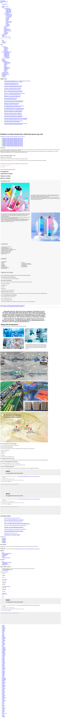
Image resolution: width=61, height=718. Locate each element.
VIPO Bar (5, 64)
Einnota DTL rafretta (5, 72)
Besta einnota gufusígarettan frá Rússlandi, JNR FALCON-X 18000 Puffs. (15, 119)
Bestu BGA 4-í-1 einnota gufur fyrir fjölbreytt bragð (12, 96)
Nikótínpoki (8, 25)
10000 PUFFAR (8, 9)
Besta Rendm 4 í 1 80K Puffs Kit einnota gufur (11, 104)
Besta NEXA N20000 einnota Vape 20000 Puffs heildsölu (13, 111)
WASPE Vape (6, 48)
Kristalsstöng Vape (9, 22)
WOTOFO (6, 69)
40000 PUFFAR (8, 11)
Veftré (21, 548)
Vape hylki (7, 24)
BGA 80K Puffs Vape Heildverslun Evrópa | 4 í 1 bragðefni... (13, 81)
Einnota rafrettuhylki (9, 14)
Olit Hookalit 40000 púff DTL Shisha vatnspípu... (14, 531)
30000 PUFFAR (6, 54)
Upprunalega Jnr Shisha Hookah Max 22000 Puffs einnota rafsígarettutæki (14, 305)
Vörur (3, 7)
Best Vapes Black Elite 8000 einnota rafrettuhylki (13, 519)
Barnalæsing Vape (9, 21)
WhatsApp (6, 169)
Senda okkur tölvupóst (11, 169)
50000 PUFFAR (8, 12)
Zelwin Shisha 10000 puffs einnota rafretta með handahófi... (13, 124)
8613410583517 (7, 586)
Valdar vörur (18, 548)
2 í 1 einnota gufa (8, 16)
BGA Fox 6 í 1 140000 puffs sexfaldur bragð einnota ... (12, 94)
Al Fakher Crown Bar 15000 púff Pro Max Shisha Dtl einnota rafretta (12, 306)
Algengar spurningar (5, 554)
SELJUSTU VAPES (5, 6)
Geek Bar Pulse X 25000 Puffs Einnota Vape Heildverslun (13, 116)
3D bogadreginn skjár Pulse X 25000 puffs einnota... (12, 121)
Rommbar (7, 19)
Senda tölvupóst (4, 579)
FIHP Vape (6, 50)
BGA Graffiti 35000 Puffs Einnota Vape (10, 99)
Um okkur (3, 35)
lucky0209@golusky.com (9, 569)
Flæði (7, 20)
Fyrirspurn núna (2, 169)
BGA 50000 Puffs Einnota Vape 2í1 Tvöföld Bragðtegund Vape (13, 109)
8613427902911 (6, 570)
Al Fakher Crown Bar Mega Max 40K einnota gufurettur (12, 86)
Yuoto (5, 70)
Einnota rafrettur (6, 13)
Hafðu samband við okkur (6, 36)
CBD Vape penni (4, 73)
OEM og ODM (4, 34)
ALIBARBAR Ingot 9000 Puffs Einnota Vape (11, 84)
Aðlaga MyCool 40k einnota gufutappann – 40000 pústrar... (13, 114)
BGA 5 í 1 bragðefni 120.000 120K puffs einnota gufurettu (13, 91)
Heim (3, 5)
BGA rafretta (6, 47)
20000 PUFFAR (8, 10)
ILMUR (5, 31)
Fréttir (3, 556)
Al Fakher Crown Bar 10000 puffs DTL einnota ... (14, 527)
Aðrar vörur (6, 33)
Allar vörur (23, 548)
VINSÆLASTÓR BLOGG (30, 548)
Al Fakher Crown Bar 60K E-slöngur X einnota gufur (12, 89)
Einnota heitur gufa (7, 8)
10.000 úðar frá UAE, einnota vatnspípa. (12, 534)
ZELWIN (7, 18)
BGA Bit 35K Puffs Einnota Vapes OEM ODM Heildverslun (13, 101)
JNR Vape (7, 17)
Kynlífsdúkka (6, 32)
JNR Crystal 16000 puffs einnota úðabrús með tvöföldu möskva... (17, 523)
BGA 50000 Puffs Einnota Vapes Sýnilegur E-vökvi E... (12, 106)
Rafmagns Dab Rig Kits (7, 30)
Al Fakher (5, 28)
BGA (5, 27)
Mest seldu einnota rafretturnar (6, 51)
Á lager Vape (6, 26)
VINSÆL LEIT (37, 548)
